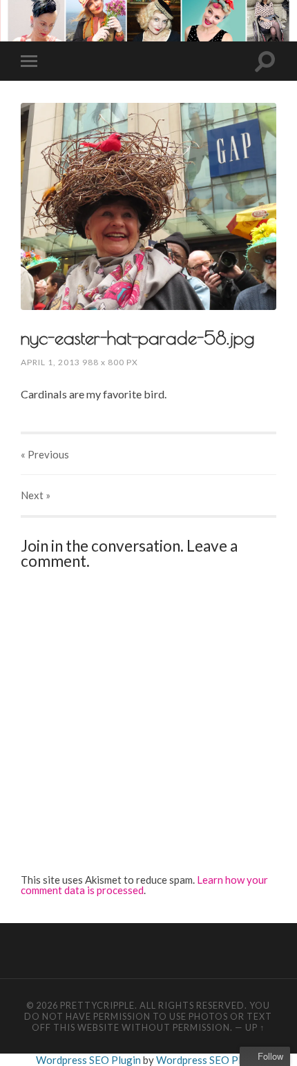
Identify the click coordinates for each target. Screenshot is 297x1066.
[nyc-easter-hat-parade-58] (148, 206)
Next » (35, 495)
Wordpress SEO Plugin (89, 1060)
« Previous (45, 454)
